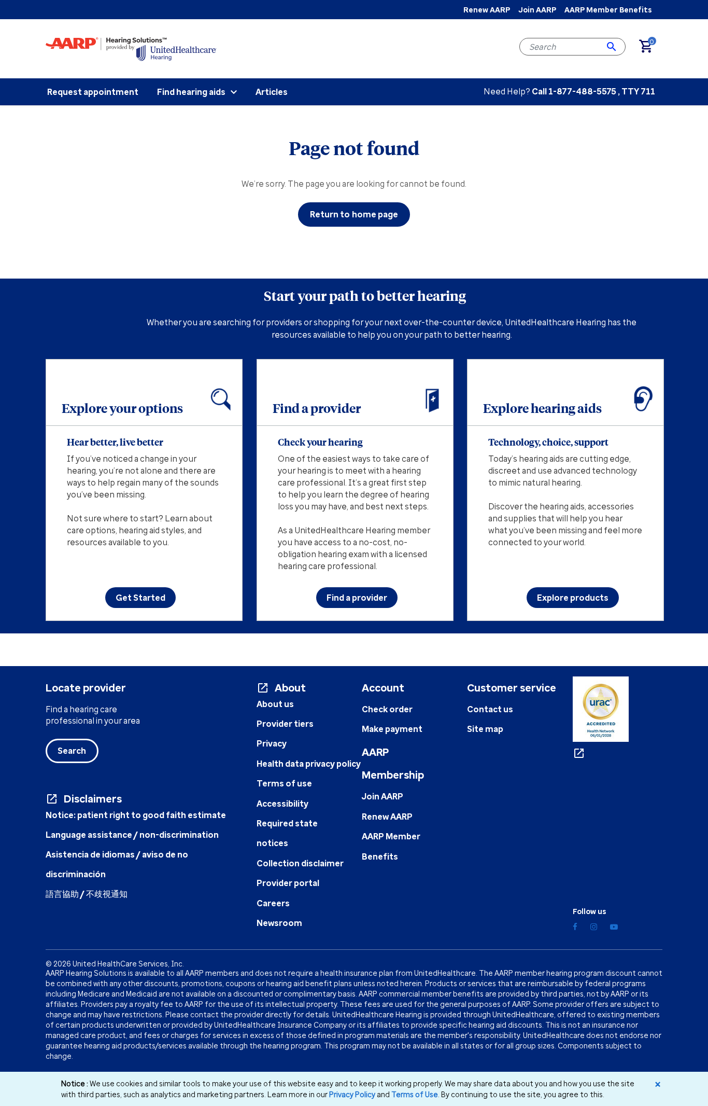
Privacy (272, 743)
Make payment (392, 729)
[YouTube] (614, 927)
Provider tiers (285, 723)
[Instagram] (593, 927)
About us (275, 704)
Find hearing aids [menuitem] (191, 92)
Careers (273, 903)
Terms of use (284, 783)
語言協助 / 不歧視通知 (87, 894)
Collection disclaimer (300, 863)
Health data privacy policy (309, 763)
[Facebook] (575, 927)
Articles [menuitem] (272, 92)
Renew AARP (486, 10)
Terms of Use (414, 1094)
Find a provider (357, 597)
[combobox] (572, 47)
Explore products (572, 597)
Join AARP (537, 10)
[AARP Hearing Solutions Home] (131, 48)
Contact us (490, 709)
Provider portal (288, 883)
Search (72, 750)
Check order (387, 709)
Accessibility (282, 803)
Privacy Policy (352, 1094)
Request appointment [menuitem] (92, 92)
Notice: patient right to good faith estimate (136, 815)
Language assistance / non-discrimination (132, 834)
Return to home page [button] (354, 214)
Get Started (140, 597)
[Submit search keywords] (611, 46)
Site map (485, 729)
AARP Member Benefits (608, 10)
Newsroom (279, 923)
